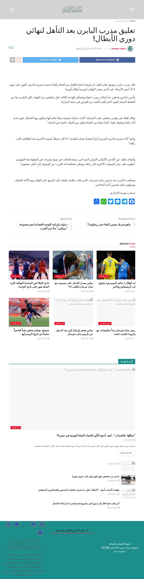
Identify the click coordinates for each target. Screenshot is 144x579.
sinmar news (119, 48)
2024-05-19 (42, 291)
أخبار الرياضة (120, 21)
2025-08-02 (112, 508)
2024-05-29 (130, 291)
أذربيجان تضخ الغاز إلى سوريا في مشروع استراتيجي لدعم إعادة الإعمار (85, 503)
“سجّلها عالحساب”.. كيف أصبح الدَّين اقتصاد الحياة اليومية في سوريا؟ (96, 435)
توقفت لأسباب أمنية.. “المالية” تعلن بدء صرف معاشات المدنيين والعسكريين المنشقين (78, 490)
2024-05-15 (130, 339)
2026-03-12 (112, 494)
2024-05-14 (86, 339)
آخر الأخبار (103, 276)
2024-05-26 (86, 291)
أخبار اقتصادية (104, 323)
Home (132, 21)
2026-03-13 (128, 440)
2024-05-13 (42, 339)
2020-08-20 (96, 48)
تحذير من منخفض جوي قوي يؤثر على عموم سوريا (95, 476)
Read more (126, 453)
